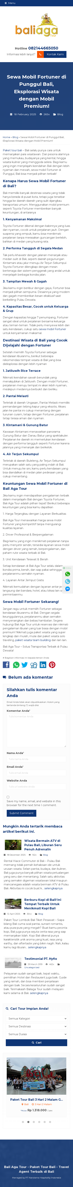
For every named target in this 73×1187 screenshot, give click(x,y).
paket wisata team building (33, 640)
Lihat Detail (40, 1075)
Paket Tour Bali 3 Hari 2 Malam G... (36, 1099)
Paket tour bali (12, 150)
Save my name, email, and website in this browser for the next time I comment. (34, 803)
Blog (60, 114)
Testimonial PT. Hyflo (40, 959)
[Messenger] (67, 589)
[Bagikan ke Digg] (35, 666)
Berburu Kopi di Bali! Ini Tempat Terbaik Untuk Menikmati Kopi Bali (42, 904)
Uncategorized (31, 967)
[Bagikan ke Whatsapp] (16, 666)
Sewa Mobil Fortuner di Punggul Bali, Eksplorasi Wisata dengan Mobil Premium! (36, 91)
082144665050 (43, 48)
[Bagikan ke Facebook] (7, 666)
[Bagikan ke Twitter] (25, 666)
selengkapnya (53, 888)
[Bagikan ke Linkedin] (44, 666)
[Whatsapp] (67, 574)
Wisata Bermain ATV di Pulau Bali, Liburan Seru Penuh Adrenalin (43, 845)
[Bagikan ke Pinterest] (53, 666)
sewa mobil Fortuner (52, 329)
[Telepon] (67, 581)
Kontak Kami (55, 54)
